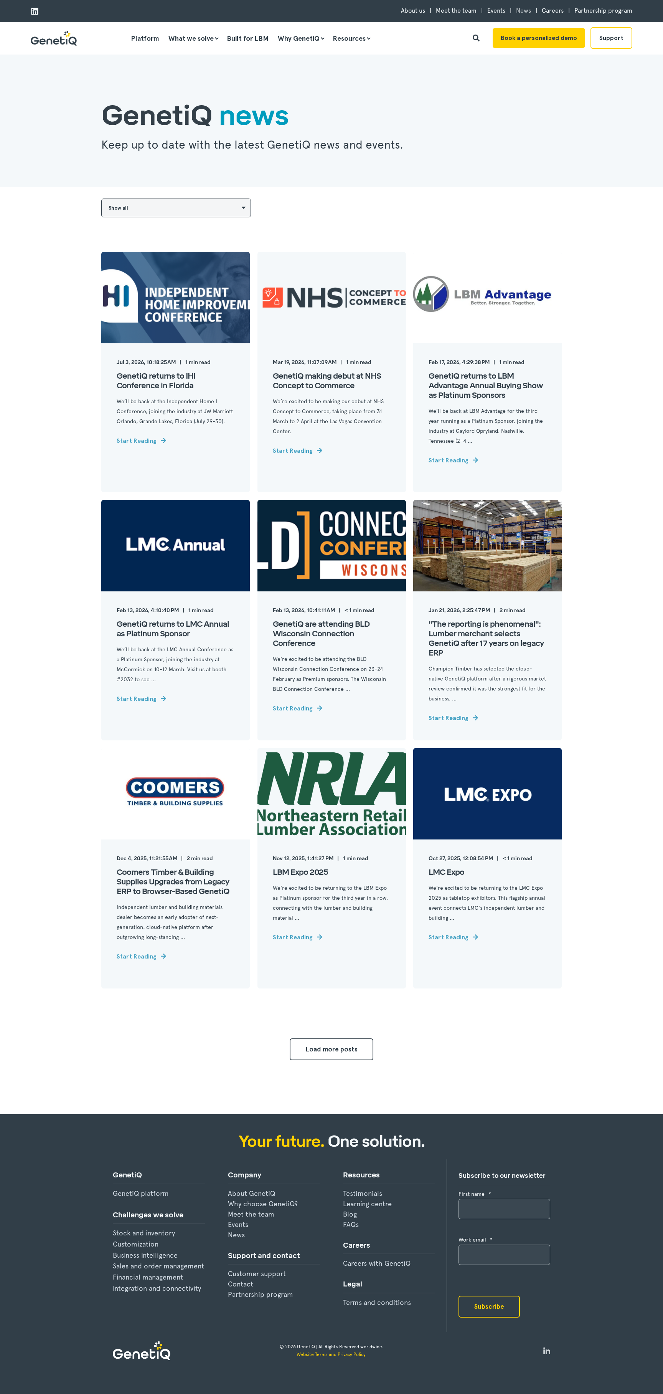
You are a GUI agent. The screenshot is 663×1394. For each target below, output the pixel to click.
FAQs (351, 1224)
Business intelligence (145, 1255)
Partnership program (260, 1294)
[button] (331, 1049)
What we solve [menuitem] (191, 38)
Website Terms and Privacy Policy (332, 1354)
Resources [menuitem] (349, 38)
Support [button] (611, 37)
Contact (240, 1284)
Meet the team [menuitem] (456, 11)
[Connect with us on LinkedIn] (546, 1351)
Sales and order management (158, 1266)
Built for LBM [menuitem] (248, 38)
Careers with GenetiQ (377, 1263)
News (236, 1235)
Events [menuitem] (496, 11)
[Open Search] (477, 37)
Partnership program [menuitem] (603, 11)
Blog (350, 1214)
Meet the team (251, 1214)
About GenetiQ (251, 1193)
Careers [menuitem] (553, 11)
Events (238, 1224)
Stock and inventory (144, 1233)
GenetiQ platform (141, 1193)
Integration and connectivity (157, 1288)
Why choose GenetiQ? (263, 1204)
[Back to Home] (54, 38)
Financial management (148, 1277)
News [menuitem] (523, 11)
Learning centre (367, 1204)
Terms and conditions (377, 1302)
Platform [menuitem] (145, 38)
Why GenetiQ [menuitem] (299, 38)
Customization (135, 1244)
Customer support (257, 1274)
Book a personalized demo (539, 37)
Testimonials (362, 1193)
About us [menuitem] (413, 11)
